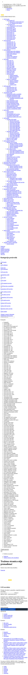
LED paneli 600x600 (15, 126)
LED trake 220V (11, 67)
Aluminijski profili (8, 92)
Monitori (12, 239)
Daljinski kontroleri (14, 76)
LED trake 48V (10, 64)
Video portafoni (10, 238)
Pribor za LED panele (12, 139)
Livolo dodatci (10, 229)
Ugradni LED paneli (11, 119)
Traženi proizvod (4, 549)
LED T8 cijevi (10, 112)
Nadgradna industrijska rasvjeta (14, 191)
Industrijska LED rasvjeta (10, 189)
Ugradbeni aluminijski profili (13, 96)
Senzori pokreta (10, 243)
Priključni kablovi (14, 82)
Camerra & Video (8, 642)
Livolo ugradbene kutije (12, 227)
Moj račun (6, 623)
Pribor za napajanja (11, 48)
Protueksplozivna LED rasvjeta (14, 197)
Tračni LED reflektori (12, 206)
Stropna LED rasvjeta (12, 142)
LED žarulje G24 (11, 36)
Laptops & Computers (9, 656)
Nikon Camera (12, 648)
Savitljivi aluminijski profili (13, 104)
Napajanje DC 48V (11, 46)
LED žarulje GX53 (11, 37)
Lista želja (6, 625)
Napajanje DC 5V (11, 42)
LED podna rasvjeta (11, 181)
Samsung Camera (12, 649)
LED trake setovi (11, 72)
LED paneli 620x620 (15, 124)
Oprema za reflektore (12, 58)
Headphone (21, 658)
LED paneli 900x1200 (15, 130)
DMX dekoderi (13, 78)
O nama (5, 614)
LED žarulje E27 (11, 20)
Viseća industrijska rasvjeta (13, 190)
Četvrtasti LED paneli (15, 122)
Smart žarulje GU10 (11, 241)
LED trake (6, 59)
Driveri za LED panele (12, 138)
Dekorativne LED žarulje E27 (17, 21)
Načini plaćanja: (4, 607)
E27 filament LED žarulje (16, 23)
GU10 (13, 638)
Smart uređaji (7, 230)
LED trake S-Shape (11, 70)
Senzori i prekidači (14, 80)
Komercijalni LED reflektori (13, 51)
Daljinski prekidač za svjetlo (13, 231)
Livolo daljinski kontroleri (13, 225)
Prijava (8, 10)
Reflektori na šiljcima (12, 175)
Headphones (12, 658)
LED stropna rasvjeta (12, 174)
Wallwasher (9, 55)
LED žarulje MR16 (11, 29)
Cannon (14, 642)
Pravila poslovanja (8, 616)
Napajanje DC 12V (11, 43)
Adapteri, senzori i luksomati (10, 242)
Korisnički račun (7, 7)
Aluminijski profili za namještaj (14, 94)
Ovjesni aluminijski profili (13, 103)
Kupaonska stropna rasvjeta (13, 165)
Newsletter (6, 636)
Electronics (6, 648)
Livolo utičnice (10, 221)
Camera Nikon (19, 642)
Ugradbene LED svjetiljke (16, 179)
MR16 (16, 638)
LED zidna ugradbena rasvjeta (17, 151)
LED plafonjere (10, 154)
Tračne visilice (10, 205)
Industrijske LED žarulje (12, 194)
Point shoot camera (20, 649)
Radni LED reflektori (12, 54)
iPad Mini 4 (22, 640)
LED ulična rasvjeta (8, 186)
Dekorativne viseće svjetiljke (13, 157)
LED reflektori (7, 50)
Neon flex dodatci (11, 91)
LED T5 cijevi (10, 111)
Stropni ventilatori (14, 147)
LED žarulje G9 (10, 33)
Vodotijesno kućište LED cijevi (14, 116)
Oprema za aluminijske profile (14, 108)
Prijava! (16, 592)
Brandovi (6, 632)
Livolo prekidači (10, 218)
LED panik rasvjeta (8, 198)
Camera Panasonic (15, 650)
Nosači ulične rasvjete (12, 187)
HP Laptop (6, 658)
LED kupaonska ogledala (13, 169)
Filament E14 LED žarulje (16, 25)
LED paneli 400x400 (15, 128)
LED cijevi (6, 110)
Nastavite (3, 570)
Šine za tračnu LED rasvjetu (13, 203)
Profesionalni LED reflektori (13, 52)
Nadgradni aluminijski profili (13, 95)
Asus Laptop (24, 657)
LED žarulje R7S (11, 39)
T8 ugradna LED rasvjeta (13, 115)
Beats (16, 658)
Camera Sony (12, 644)
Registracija (9, 8)
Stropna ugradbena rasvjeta (16, 143)
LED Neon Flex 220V (12, 90)
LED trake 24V (10, 63)
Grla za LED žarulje (11, 31)
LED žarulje (6, 19)
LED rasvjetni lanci (11, 173)
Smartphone (12, 640)
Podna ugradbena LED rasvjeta (17, 182)
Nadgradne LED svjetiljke (16, 178)
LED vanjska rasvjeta (9, 171)
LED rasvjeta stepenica (12, 159)
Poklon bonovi (7, 633)
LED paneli (6, 118)
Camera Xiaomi (19, 644)
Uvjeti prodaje (7, 618)
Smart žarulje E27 (11, 237)
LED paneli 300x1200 (15, 127)
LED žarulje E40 (11, 27)
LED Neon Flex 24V (12, 88)
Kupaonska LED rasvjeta (10, 163)
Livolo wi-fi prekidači (12, 222)
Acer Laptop (17, 656)
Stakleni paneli (10, 219)
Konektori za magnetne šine (16, 210)
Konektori (12, 83)
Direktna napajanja (11, 214)
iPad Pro (6, 641)
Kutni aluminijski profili (12, 102)
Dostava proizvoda (8, 615)
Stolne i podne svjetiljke (12, 161)
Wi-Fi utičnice (10, 235)
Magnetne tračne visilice (12, 211)
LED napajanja (7, 40)
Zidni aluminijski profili (12, 106)
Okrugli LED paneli (14, 120)
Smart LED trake (11, 71)
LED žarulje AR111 (11, 35)
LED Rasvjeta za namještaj (10, 162)
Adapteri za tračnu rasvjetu (13, 202)
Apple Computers (11, 645)
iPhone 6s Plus (12, 653)
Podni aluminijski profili (12, 100)
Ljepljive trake (13, 84)
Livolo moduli (10, 226)
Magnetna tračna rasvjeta (9, 207)
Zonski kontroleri (14, 75)
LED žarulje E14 (11, 24)
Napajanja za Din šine (12, 47)
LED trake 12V (10, 62)
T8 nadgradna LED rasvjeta (13, 114)
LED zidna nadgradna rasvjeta (17, 153)
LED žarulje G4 (10, 32)
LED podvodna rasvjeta (12, 185)
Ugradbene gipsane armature (16, 144)
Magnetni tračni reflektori (13, 213)
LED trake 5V (10, 60)
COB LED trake (10, 66)
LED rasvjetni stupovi (12, 183)
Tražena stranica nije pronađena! (11, 557)
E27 (11, 638)
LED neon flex (7, 86)
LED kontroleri (10, 74)
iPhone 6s (6, 653)
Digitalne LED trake (11, 68)
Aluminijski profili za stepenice (14, 107)
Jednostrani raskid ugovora (10, 627)
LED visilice (10, 155)
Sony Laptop (19, 645)
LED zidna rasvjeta (11, 149)
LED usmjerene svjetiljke (16, 150)
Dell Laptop (18, 657)
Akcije (5, 634)
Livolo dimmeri (10, 223)
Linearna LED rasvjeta (12, 158)
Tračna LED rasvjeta (8, 201)
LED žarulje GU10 (11, 28)
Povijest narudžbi (8, 624)
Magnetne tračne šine (12, 209)
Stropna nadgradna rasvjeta (16, 146)
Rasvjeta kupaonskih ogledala (14, 170)
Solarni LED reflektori (12, 56)
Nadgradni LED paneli (12, 131)
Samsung (17, 640)
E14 (20, 638)
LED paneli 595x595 (15, 123)
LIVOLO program (8, 217)
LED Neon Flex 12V (12, 87)
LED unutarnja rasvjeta (9, 140)
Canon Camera (19, 648)
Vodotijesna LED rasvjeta (13, 195)
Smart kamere (10, 233)
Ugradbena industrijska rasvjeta (14, 193)
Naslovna (6, 556)
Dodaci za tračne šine (12, 215)
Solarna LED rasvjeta (9, 199)
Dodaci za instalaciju (11, 79)
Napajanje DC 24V (11, 44)
